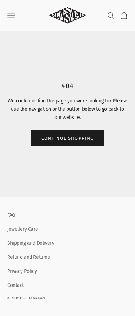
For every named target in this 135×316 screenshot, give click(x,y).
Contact (15, 285)
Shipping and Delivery (30, 243)
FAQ (11, 215)
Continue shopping (67, 138)
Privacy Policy (22, 271)
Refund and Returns (28, 257)
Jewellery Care (22, 229)
